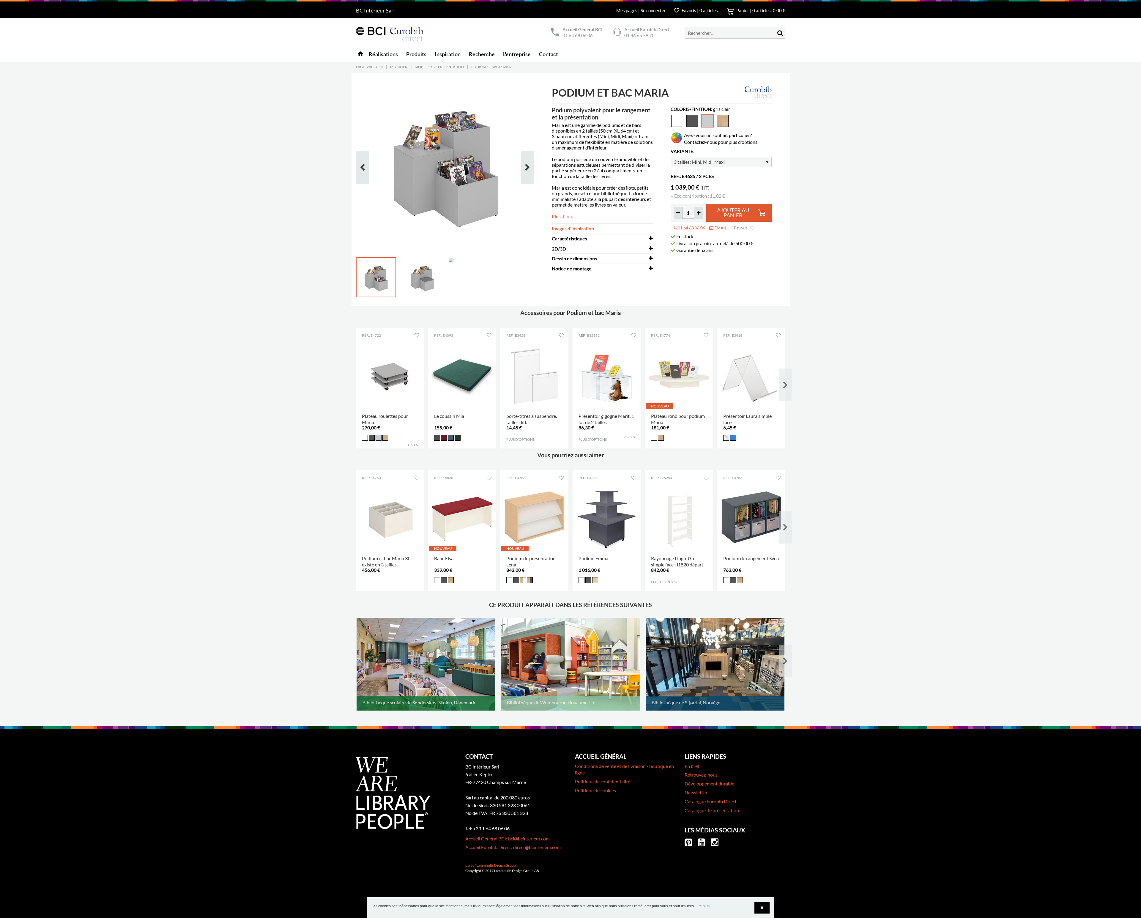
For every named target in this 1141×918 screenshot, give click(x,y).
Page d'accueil (370, 66)
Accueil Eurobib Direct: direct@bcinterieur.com (513, 847)
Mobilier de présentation (439, 66)
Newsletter (696, 792)
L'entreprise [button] (517, 54)
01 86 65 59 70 (639, 35)
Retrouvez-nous (701, 774)
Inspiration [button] (448, 54)
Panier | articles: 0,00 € (760, 10)
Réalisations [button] (383, 54)
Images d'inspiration (573, 228)
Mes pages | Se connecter (641, 10)
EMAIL (720, 227)
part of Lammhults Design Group (490, 865)
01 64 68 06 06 (577, 35)
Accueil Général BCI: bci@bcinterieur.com (507, 838)
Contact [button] (548, 54)
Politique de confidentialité (602, 781)
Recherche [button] (482, 54)
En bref (692, 766)
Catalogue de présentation (712, 810)
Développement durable (709, 783)
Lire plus (703, 906)
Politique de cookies (595, 790)
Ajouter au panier (733, 213)
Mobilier (398, 66)
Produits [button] (416, 54)
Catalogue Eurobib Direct (711, 801)
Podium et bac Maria (491, 66)
